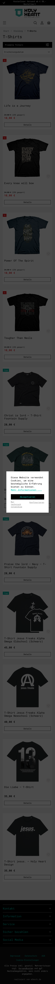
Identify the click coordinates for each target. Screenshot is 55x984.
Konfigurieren (36, 502)
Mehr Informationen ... (26, 489)
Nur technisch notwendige (16, 504)
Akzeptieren (27, 496)
